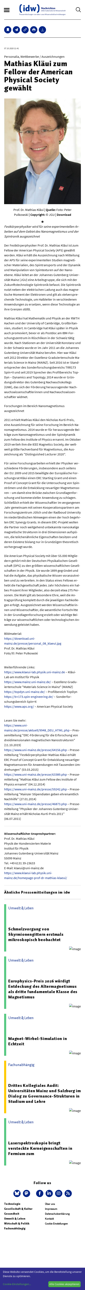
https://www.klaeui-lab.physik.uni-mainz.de (34, 672)
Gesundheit (11, 1214)
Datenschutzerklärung (57, 1213)
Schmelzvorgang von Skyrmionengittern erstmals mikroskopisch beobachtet (36, 934)
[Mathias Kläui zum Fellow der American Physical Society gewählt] (16, 29)
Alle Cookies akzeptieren (64, 1284)
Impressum (51, 1209)
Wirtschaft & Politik (16, 1224)
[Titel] (7, 29)
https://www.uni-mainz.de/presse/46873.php (35, 804)
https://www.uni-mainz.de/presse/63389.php (35, 774)
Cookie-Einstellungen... (17, 1284)
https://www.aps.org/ (19, 706)
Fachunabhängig (14, 1228)
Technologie (12, 1204)
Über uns (50, 1204)
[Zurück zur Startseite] (42, 9)
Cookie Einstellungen (56, 1223)
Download (64, 215)
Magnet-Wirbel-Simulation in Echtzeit (37, 1041)
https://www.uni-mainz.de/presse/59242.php (35, 789)
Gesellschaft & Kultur (18, 1209)
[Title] (25, 29)
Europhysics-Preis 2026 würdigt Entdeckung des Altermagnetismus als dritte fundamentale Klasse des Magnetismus (42, 989)
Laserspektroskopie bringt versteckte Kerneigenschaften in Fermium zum (40, 1148)
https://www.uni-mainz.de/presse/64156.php (35, 750)
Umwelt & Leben (14, 1219)
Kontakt (49, 1218)
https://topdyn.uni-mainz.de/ (24, 692)
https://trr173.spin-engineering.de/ (28, 697)
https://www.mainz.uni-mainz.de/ (27, 682)
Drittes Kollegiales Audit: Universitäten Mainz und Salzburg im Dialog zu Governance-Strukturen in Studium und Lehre (44, 1093)
